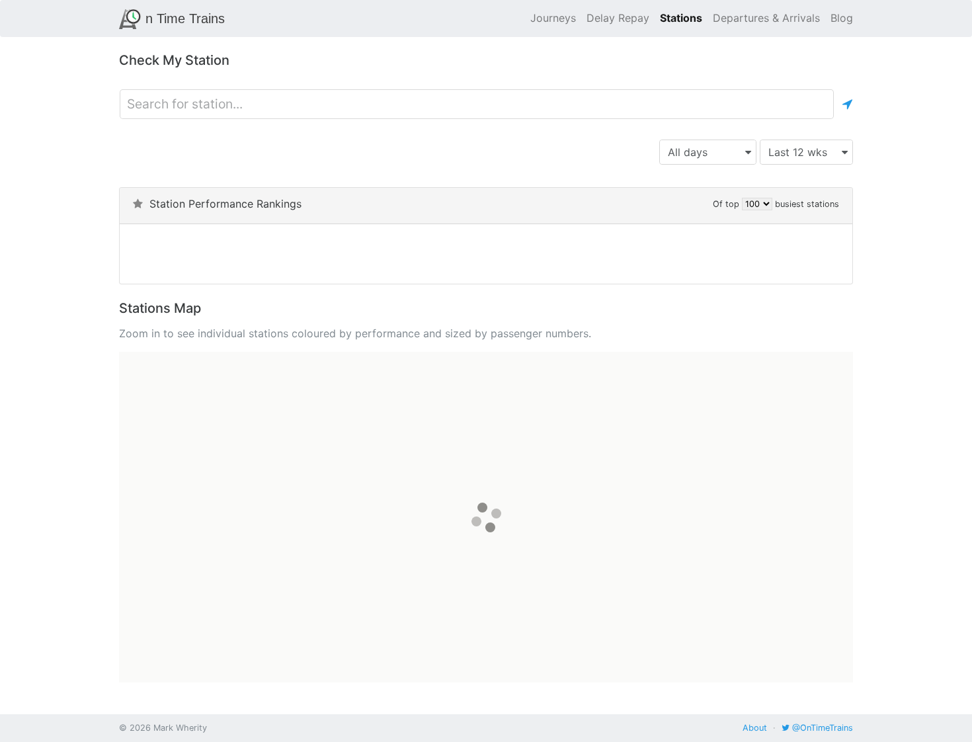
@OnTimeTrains (821, 728)
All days (688, 152)
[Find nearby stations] (847, 104)
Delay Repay (618, 17)
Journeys (553, 17)
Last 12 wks (797, 152)
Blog (841, 17)
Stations (681, 17)
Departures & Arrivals (766, 17)
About (755, 728)
